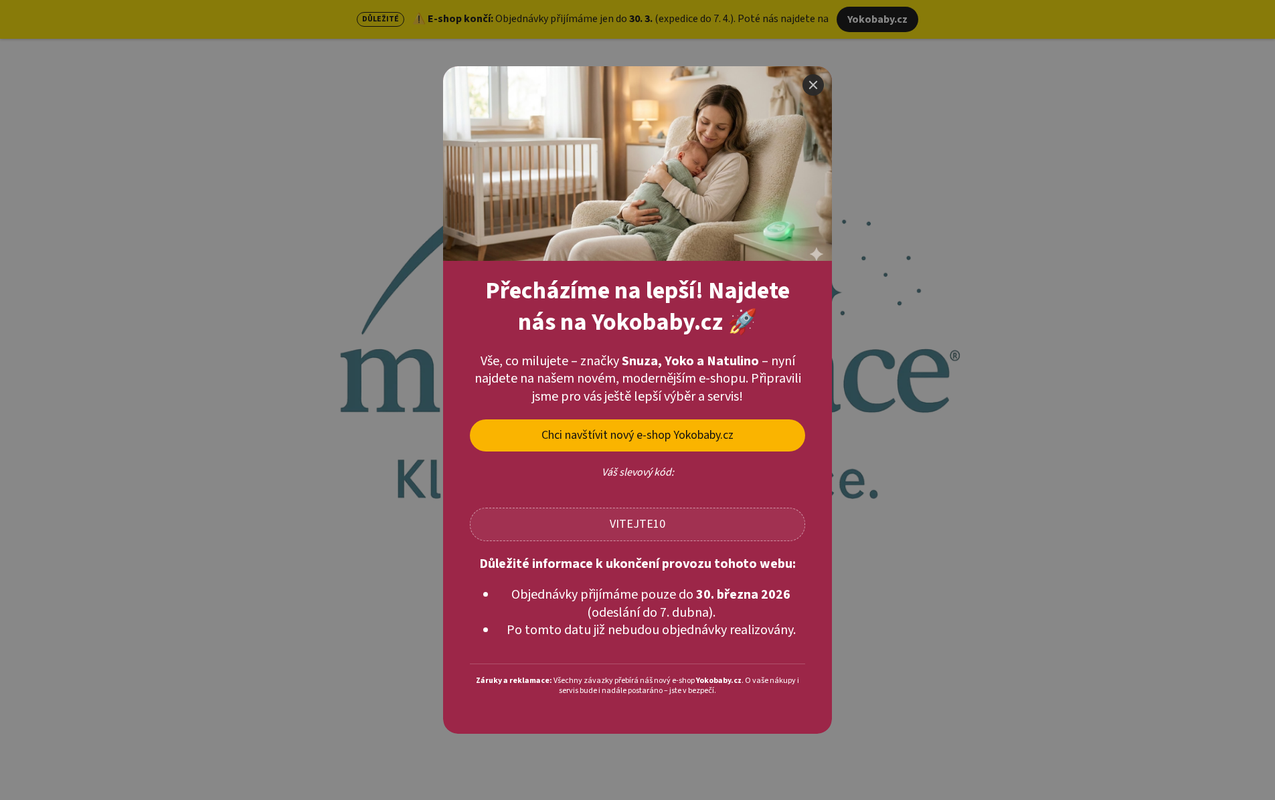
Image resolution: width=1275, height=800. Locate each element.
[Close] (813, 85)
